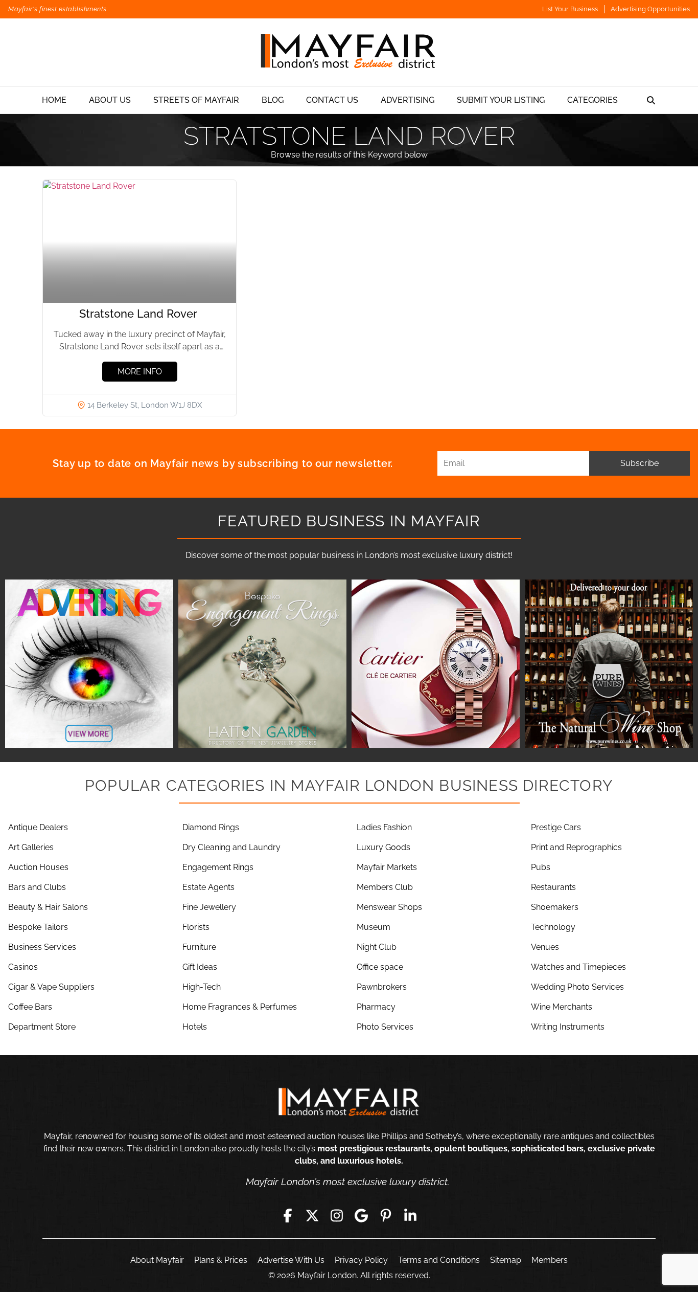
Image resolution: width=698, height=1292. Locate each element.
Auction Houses (38, 867)
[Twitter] (312, 1215)
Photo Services (385, 1027)
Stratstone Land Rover (139, 313)
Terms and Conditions (439, 1260)
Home (54, 100)
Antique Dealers (38, 827)
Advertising (407, 100)
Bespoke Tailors (38, 927)
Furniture (199, 947)
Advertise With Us (291, 1260)
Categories (592, 100)
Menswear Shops (389, 907)
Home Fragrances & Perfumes (239, 1007)
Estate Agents (208, 887)
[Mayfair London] (349, 52)
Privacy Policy (361, 1260)
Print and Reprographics (576, 847)
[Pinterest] (385, 1215)
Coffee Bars (30, 1007)
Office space (380, 967)
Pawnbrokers (382, 987)
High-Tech (201, 987)
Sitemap (505, 1260)
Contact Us (332, 100)
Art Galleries (31, 847)
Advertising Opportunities (650, 9)
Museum (373, 927)
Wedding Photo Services (577, 987)
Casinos (23, 967)
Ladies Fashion (384, 827)
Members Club (385, 887)
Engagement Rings (217, 867)
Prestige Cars (556, 827)
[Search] (651, 100)
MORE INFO (140, 371)
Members (549, 1260)
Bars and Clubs (37, 887)
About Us (110, 100)
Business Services (42, 947)
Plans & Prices (220, 1260)
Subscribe (639, 463)
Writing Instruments (567, 1027)
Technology (553, 927)
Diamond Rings (210, 827)
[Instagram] (336, 1215)
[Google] (361, 1215)
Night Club (377, 947)
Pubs (540, 867)
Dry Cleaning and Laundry (231, 847)
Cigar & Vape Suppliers (51, 987)
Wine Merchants (561, 1007)
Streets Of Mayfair (196, 100)
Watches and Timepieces (578, 967)
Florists (196, 927)
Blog (273, 100)
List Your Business (570, 9)
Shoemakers (554, 907)
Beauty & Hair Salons (48, 907)
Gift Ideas (199, 967)
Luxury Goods (383, 847)
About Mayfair (157, 1260)
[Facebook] (287, 1215)
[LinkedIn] (410, 1215)
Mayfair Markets (387, 867)
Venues (545, 947)
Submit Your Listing (501, 100)
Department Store (42, 1027)
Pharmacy (376, 1007)
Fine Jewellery (209, 907)
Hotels (194, 1027)
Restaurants (553, 887)
